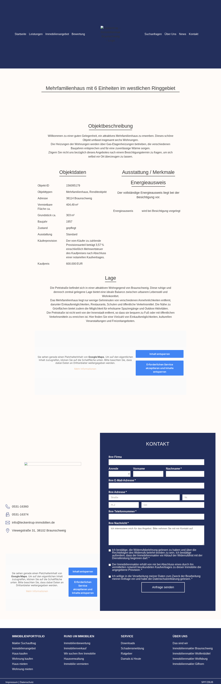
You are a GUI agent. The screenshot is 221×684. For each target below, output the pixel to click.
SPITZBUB (207, 682)
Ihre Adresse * (118, 492)
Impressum (12, 682)
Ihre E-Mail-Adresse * (122, 480)
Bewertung (78, 34)
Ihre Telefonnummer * (122, 511)
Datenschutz (26, 682)
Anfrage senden (163, 587)
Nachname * (174, 468)
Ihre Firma (115, 457)
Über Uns (170, 34)
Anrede (113, 468)
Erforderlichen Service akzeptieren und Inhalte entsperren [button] (160, 368)
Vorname (139, 468)
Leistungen (36, 34)
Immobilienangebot (57, 34)
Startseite (20, 34)
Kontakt (193, 34)
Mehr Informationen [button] (85, 368)
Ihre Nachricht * (119, 523)
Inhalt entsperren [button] (160, 353)
